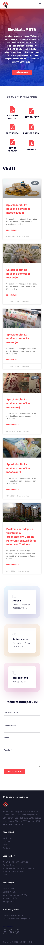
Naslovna (7, 838)
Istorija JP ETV (9, 901)
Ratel (5, 874)
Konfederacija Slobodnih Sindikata (18, 868)
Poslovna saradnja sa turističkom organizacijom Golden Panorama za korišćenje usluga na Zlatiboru (21, 537)
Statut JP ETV (32, 117)
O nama (6, 841)
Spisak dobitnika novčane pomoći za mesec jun (18, 338)
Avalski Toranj (9, 865)
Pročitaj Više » (12, 230)
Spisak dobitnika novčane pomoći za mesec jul (18, 273)
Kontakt (6, 848)
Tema (6, 738)
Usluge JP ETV (9, 892)
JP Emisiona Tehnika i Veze (15, 862)
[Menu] (40, 4)
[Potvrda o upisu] (32, 127)
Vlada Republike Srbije (13, 871)
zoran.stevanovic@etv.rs (19, 918)
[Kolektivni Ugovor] (12, 109)
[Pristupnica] (12, 127)
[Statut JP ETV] (32, 111)
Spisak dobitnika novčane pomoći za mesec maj (18, 403)
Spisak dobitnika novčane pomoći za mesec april (18, 468)
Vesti (5, 844)
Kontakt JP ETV (10, 898)
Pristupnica (12, 133)
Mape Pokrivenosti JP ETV (15, 895)
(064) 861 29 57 (18, 915)
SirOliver (32, 942)
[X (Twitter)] (11, 931)
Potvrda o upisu (31, 133)
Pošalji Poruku (14, 771)
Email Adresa (10, 725)
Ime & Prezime (11, 713)
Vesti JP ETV (9, 888)
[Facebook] (5, 931)
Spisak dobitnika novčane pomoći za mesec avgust (18, 208)
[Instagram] (18, 931)
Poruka (8, 750)
